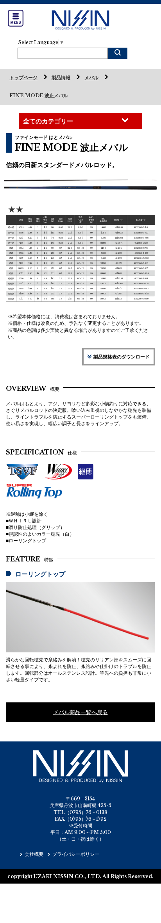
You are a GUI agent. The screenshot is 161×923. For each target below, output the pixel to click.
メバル (91, 77)
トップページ (23, 77)
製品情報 (61, 77)
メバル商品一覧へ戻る (80, 712)
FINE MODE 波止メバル (38, 95)
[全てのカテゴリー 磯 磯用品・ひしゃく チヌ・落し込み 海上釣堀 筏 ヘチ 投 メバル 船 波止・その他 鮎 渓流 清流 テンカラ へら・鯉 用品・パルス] (80, 121)
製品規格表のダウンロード (121, 357)
